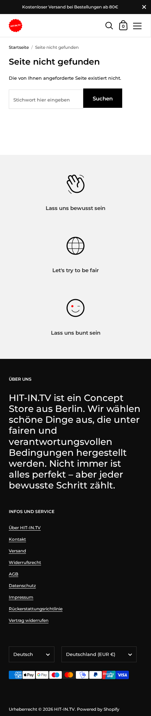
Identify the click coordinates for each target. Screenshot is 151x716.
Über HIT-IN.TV (25, 527)
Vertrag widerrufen (28, 620)
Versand (17, 550)
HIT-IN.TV (64, 709)
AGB (13, 574)
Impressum (21, 597)
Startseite (19, 47)
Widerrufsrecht (25, 562)
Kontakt (17, 539)
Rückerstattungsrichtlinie (36, 608)
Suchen (103, 98)
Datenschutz (22, 585)
